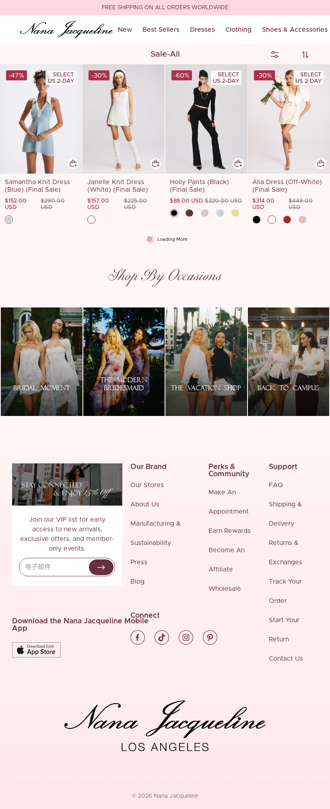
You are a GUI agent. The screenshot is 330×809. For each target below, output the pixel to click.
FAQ (276, 485)
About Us (144, 504)
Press (138, 562)
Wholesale (224, 589)
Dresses (202, 30)
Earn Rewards (229, 531)
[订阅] (101, 567)
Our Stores (147, 485)
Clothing (238, 30)
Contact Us (286, 658)
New (125, 30)
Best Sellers (160, 30)
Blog (137, 581)
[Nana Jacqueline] (66, 30)
